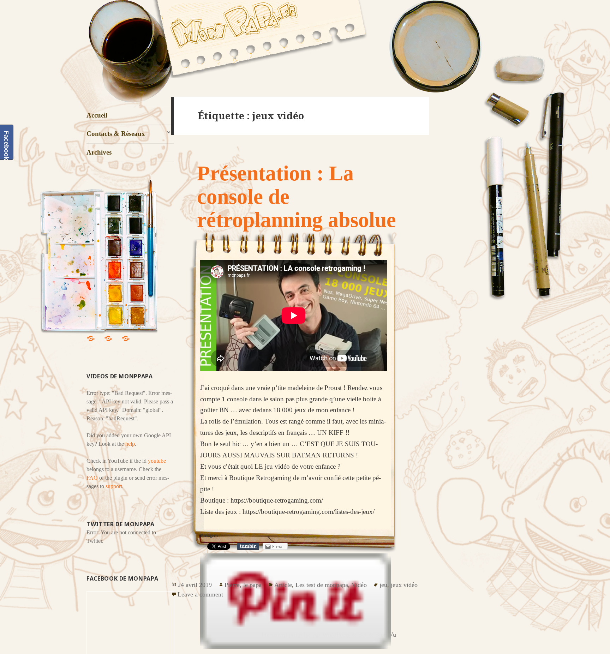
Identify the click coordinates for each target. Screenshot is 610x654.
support (114, 486)
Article (283, 584)
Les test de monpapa (321, 584)
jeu (383, 584)
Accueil (96, 115)
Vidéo (359, 584)
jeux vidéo (404, 584)
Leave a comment (200, 594)
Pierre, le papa (243, 584)
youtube (157, 461)
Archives (99, 152)
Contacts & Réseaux (115, 133)
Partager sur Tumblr (248, 546)
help (130, 444)
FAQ (92, 478)
